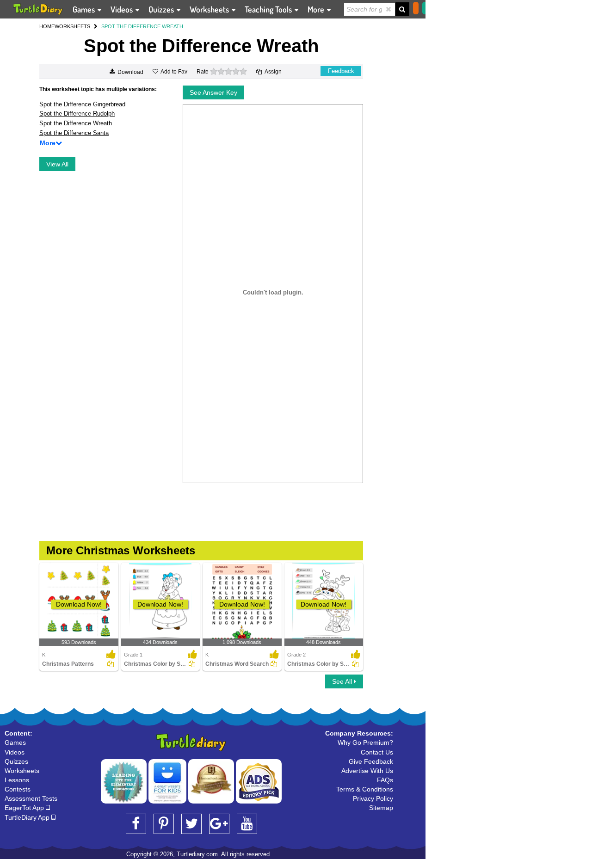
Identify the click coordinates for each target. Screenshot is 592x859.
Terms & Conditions (364, 789)
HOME (47, 26)
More (317, 9)
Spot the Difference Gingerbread (82, 104)
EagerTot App (25, 807)
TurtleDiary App (28, 817)
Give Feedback (371, 761)
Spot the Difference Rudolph (77, 113)
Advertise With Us (367, 770)
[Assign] (110, 664)
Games (85, 9)
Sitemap (381, 807)
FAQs (385, 780)
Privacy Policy (373, 798)
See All (343, 681)
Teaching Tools (269, 9)
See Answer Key (213, 92)
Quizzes (162, 9)
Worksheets (210, 9)
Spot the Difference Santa (74, 132)
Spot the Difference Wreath (75, 123)
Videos (123, 9)
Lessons (17, 780)
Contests (18, 789)
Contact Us (377, 752)
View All (57, 164)
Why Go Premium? (365, 742)
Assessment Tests (31, 798)
